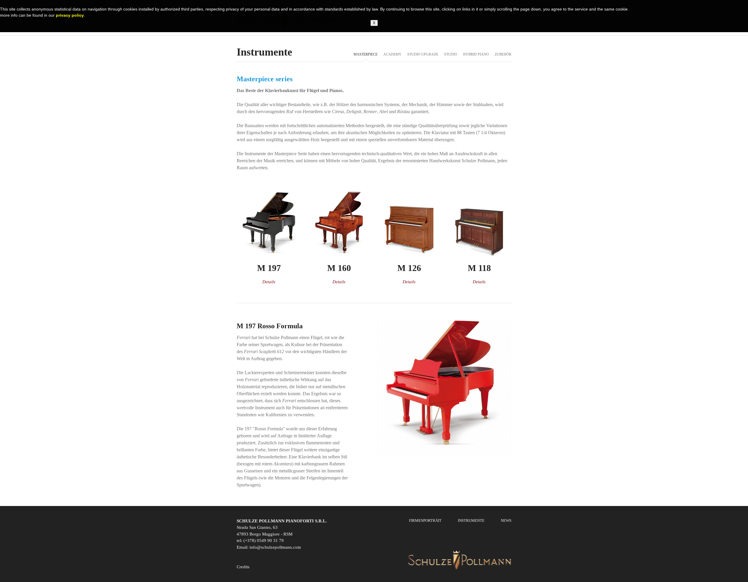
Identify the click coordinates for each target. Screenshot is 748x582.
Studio (450, 54)
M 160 (339, 268)
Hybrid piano (476, 54)
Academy (392, 54)
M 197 (269, 268)
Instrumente (471, 520)
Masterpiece (366, 54)
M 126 (409, 268)
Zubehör (503, 54)
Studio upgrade (422, 54)
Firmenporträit (425, 520)
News (506, 520)
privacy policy (70, 15)
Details (268, 281)
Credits (243, 566)
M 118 (479, 268)
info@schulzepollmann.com (275, 547)
